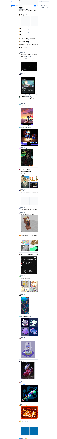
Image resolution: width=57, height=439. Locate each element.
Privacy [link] (40, 9)
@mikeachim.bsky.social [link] (27, 253)
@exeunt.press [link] (27, 96)
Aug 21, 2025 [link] (34, 360)
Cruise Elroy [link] (22, 127)
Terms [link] (42, 9)
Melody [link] (22, 14)
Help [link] (43, 9)
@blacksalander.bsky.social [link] (29, 360)
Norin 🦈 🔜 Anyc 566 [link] (23, 316)
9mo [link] (26, 37)
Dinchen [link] (22, 276)
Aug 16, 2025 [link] (26, 421)
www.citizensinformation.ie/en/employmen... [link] (26, 255)
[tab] (22, 13)
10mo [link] (30, 96)
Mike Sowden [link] (22, 253)
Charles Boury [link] (22, 168)
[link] (20, 9)
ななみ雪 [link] (22, 148)
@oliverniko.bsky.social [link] (26, 190)
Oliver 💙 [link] (22, 190)
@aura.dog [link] (23, 421)
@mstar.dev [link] (24, 14)
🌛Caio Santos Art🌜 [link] (23, 360)
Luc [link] (21, 421)
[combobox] (12, 6)
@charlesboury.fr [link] (26, 168)
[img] (28, 2)
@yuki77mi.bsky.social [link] (25, 148)
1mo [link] (26, 14)
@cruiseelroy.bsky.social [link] (27, 127)
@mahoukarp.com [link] (28, 316)
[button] (19, 0)
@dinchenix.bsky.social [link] (25, 276)
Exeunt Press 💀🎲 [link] (23, 96)
